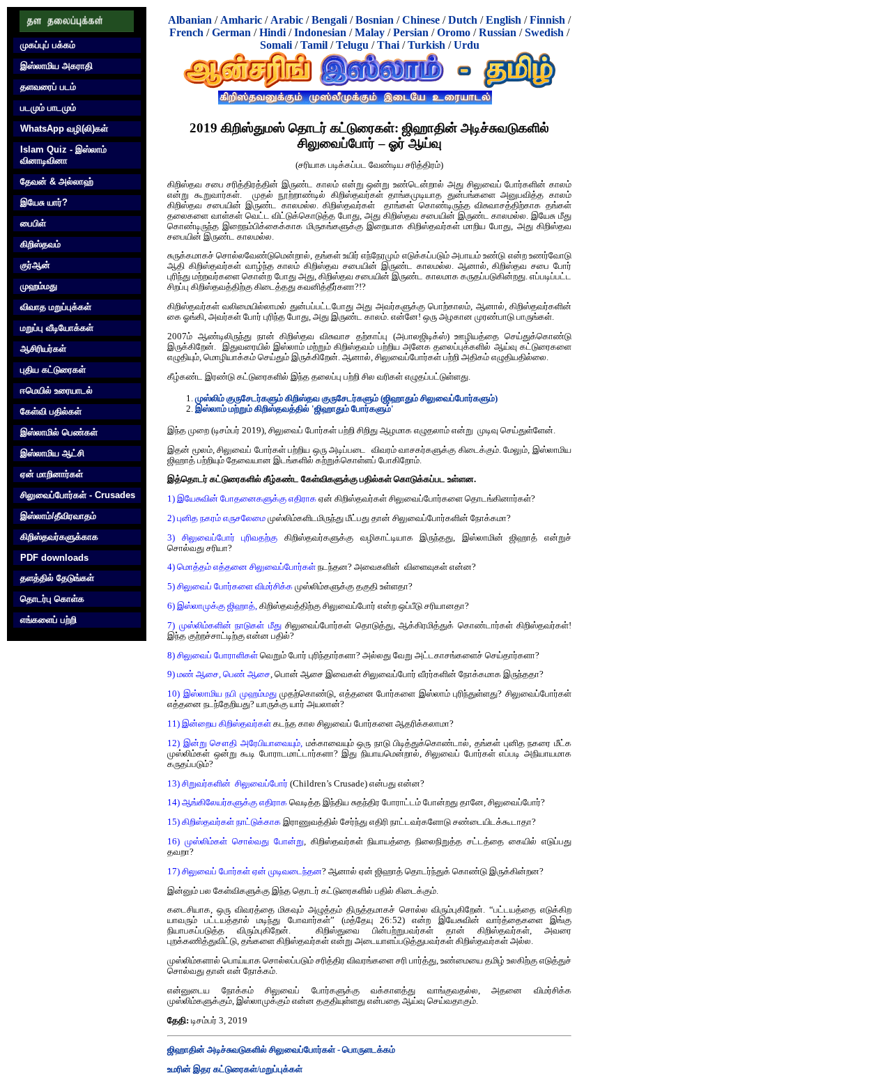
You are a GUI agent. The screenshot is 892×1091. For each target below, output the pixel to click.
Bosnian (374, 20)
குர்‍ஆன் (35, 265)
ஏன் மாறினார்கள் (51, 474)
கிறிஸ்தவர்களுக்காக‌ (59, 537)
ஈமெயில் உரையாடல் (56, 390)
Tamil (314, 45)
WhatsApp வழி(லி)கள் (64, 128)
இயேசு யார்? (44, 202)
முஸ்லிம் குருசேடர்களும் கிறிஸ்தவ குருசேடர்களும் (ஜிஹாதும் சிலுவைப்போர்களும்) (346, 398)
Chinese (421, 20)
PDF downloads (54, 557)
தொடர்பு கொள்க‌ (52, 599)
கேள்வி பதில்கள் (51, 411)
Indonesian (320, 32)
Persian (411, 32)
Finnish (547, 20)
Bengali (329, 20)
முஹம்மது (38, 286)
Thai (388, 45)
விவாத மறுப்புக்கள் (55, 307)
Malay (370, 32)
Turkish (426, 45)
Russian (497, 32)
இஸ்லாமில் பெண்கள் (59, 432)
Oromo (453, 32)
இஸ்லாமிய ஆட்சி (52, 453)
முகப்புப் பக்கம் (47, 45)
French (186, 32)
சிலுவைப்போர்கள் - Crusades (77, 495)
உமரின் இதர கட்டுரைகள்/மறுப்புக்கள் (234, 1069)
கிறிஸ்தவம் (40, 244)
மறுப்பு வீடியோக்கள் (56, 328)
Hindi (272, 32)
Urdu (466, 45)
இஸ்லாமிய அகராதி (56, 66)
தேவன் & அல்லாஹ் (56, 181)
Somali (276, 45)
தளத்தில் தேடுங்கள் (57, 578)
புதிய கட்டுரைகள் (53, 369)
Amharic (241, 20)
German (231, 32)
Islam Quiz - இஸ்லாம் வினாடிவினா (63, 155)
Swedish (544, 32)
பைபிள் (33, 223)
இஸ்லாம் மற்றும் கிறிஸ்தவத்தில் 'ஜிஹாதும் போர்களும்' (294, 409)
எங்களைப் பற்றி (48, 619)
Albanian (190, 20)
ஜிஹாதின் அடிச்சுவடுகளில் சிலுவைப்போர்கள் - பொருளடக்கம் (281, 1050)
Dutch (462, 20)
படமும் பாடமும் (48, 107)
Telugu (352, 45)
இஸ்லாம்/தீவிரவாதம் (58, 516)
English (503, 20)
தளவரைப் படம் (48, 87)
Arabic (286, 20)
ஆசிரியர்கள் (43, 348)
